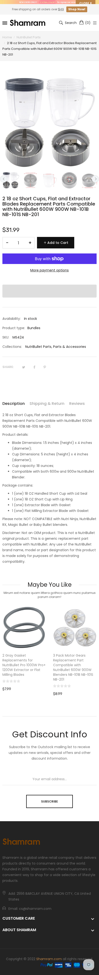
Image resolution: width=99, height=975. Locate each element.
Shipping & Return (47, 403)
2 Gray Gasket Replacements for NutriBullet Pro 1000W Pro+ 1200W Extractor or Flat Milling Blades (24, 665)
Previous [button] (3, 179)
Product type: (13, 328)
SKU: (5, 337)
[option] (11, 180)
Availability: (11, 318)
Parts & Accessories (69, 346)
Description (13, 403)
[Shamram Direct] (28, 22)
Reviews (77, 403)
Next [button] (95, 179)
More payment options (49, 270)
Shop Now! (76, 9)
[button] (49, 291)
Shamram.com (49, 959)
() (88, 22)
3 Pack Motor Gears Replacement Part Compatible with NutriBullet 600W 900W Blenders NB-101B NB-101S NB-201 (73, 667)
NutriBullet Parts (38, 346)
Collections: (12, 346)
